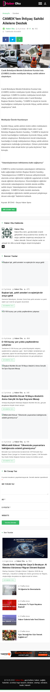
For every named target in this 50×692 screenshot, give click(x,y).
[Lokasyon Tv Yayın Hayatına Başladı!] (9, 605)
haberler (5, 683)
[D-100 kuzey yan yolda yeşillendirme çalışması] (25, 322)
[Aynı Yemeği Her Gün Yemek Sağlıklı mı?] (9, 635)
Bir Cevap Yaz (9, 209)
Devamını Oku (8, 306)
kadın (22, 685)
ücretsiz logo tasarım (18, 683)
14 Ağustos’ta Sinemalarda (29, 589)
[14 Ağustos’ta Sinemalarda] (9, 590)
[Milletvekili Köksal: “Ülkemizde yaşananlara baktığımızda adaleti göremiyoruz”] (25, 426)
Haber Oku (10, 29)
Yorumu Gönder (10, 523)
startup (37, 683)
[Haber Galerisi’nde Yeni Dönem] (9, 620)
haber (37, 680)
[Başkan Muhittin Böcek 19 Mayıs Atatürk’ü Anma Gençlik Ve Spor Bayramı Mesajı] (25, 377)
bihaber (30, 683)
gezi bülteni (29, 680)
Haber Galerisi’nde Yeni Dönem (31, 619)
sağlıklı (42, 680)
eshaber (44, 683)
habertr (27, 685)
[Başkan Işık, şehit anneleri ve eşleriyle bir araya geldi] (25, 273)
